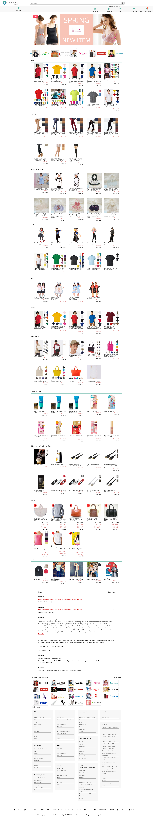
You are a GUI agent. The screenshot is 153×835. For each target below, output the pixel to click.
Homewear (36, 760)
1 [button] (74, 48)
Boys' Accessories (61, 733)
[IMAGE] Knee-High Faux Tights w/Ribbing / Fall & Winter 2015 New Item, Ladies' (75, 159)
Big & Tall (59, 782)
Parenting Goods (38, 787)
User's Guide (122, 810)
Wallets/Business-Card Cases (87, 717)
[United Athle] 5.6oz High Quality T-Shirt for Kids (40, 269)
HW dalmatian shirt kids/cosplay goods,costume (94, 243)
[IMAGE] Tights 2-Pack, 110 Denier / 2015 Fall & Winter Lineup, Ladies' (94, 133)
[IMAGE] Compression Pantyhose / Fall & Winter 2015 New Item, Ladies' (57, 159)
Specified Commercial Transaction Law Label (68, 810)
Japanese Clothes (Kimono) (41, 734)
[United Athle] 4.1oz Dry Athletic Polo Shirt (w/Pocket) (110, 106)
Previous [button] (31, 53)
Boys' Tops (59, 726)
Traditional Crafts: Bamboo (109, 734)
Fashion (104, 778)
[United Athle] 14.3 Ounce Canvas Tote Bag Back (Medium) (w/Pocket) (111, 355)
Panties (36, 753)
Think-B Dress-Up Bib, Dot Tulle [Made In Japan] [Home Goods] (41, 215)
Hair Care (81, 749)
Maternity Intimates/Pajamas (41, 785)
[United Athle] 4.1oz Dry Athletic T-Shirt (57, 105)
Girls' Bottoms (60, 717)
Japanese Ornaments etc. (86, 784)
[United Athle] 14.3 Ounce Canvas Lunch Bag (58, 380)
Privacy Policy (46, 810)
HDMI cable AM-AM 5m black (93, 465)
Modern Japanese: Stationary (109, 766)
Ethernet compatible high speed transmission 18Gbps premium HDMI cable (111, 466)
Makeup (81, 744)
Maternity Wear (38, 782)
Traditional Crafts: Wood (108, 736)
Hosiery (36, 765)
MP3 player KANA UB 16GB (58, 490)
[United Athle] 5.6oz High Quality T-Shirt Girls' (110, 79)
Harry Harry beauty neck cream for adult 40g (93, 410)
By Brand (81, 777)
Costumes (82, 787)
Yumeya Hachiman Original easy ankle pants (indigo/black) (58, 579)
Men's (59, 765)
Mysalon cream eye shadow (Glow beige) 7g (111, 436)
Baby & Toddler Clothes (40, 778)
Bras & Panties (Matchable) (41, 749)
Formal (35, 729)
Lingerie (36, 756)
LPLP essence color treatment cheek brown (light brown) (41, 411)
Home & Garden (106, 776)
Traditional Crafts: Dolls (108, 748)
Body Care (82, 746)
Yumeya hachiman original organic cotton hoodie (93, 578)
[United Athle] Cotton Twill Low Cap (75, 356)
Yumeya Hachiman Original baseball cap (40, 578)
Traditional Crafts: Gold (108, 743)
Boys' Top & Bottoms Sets (64, 731)
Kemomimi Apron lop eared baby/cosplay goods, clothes (41, 188)
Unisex (35, 736)
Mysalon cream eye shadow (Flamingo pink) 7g (94, 436)
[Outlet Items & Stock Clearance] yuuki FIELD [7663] (110, 519)
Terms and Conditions (31, 810)
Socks (35, 763)
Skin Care (81, 741)
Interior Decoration (84, 773)
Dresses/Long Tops (39, 717)
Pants (35, 722)
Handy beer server (38, 464)
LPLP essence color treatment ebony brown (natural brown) (75, 411)
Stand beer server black (57, 464)
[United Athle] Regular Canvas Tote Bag (39, 356)
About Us (18, 810)
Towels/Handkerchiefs (85, 780)
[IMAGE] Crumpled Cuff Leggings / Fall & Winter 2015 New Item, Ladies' (40, 159)
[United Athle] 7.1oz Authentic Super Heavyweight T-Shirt (109, 327)
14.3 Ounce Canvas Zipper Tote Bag (76, 380)
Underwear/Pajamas (62, 775)
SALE (104, 712)
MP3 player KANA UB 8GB (76, 490)
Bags (80, 715)
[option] (76, 29)
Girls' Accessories (61, 724)
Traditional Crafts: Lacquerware (110, 727)
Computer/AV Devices (85, 782)
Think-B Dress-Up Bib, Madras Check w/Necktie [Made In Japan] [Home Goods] (57, 215)
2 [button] (76, 48)
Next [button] (122, 53)
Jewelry (81, 722)
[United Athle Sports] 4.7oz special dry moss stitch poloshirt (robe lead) (41, 80)
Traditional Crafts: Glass (108, 746)
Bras (35, 751)
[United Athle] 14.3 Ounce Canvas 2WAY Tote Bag (93, 355)
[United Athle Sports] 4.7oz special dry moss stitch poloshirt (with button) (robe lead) (94, 80)
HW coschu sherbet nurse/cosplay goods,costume (74, 298)
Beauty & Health (85, 738)
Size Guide (133, 810)
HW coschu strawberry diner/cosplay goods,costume (41, 298)
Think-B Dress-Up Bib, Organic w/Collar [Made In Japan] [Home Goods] (111, 215)
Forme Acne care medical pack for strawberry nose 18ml (75, 437)
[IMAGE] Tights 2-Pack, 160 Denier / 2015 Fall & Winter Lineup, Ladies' (111, 133)
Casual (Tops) (60, 768)
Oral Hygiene (82, 758)
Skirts (35, 719)
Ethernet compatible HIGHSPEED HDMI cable (75, 465)
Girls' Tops (59, 715)
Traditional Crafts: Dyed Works (110, 739)
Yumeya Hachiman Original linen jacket (111, 578)
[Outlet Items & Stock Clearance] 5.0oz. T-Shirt (57, 546)
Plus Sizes (37, 731)
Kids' (58, 712)
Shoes (58, 777)
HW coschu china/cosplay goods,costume (93, 298)
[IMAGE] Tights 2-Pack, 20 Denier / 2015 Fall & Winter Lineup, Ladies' (40, 133)
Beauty (104, 780)
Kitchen (104, 773)
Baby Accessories (38, 780)
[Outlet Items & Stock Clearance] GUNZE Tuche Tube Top (40, 547)
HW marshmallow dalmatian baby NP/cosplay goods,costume (76, 189)
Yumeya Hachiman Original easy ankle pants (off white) (76, 578)
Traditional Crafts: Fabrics (109, 741)
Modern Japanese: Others (109, 771)
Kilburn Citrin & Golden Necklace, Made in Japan (93, 380)
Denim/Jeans (37, 724)
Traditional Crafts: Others (108, 751)
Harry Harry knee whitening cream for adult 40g (111, 410)
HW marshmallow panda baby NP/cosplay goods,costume (57, 189)
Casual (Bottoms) (61, 770)
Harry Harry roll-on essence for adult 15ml (58, 436)
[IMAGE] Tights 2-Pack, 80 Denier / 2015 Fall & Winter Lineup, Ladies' (76, 133)
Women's (37, 712)
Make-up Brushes (83, 756)
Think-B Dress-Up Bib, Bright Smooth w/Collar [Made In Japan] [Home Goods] (111, 189)
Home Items (82, 770)
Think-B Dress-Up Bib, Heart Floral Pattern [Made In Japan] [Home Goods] (76, 215)
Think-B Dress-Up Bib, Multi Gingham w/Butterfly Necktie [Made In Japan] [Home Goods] (94, 215)
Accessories (60, 780)
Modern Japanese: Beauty (109, 769)
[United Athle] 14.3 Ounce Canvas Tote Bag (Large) (40, 380)
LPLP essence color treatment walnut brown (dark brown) (58, 411)
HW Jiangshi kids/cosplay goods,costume (58, 243)
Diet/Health (82, 751)
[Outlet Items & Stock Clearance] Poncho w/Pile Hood (40, 519)
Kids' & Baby (105, 717)
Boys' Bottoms (60, 729)
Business (59, 773)
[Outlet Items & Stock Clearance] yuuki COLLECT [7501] (94, 519)
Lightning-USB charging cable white (93, 490)
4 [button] (81, 48)
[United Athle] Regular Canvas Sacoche (57, 356)
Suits (35, 727)
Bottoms (104, 715)
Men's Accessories (84, 727)
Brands (81, 753)
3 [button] (79, 48)
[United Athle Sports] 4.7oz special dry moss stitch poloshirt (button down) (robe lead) (76, 80)
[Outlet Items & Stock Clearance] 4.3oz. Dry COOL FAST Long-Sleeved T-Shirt (58, 519)
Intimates (37, 746)
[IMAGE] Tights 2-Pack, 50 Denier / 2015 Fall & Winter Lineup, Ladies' (58, 133)
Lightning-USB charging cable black (110, 490)
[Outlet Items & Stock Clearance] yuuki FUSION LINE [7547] (75, 519)
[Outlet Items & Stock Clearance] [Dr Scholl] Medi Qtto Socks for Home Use (76, 547)
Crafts (104, 724)
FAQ (112, 810)
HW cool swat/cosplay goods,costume (110, 243)
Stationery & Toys (106, 783)
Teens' (59, 745)
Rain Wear (82, 729)
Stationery (82, 775)
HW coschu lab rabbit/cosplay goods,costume (55, 298)
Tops (35, 715)
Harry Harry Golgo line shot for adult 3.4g (41, 436)
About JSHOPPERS (101, 810)
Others (35, 738)
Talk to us (88, 810)
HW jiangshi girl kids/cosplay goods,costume (76, 243)
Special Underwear (39, 758)
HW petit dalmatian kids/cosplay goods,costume (41, 243)
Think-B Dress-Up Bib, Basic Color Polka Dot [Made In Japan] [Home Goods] (94, 189)
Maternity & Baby (40, 775)
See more (111, 592)
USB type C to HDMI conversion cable (39, 490)
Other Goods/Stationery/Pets (88, 766)
